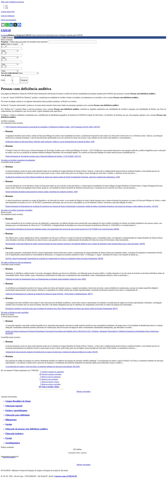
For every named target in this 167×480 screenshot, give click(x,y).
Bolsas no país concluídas (50, 379)
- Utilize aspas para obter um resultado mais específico (24, 42)
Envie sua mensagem (8, 20)
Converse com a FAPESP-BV (65, 476)
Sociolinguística (12, 443)
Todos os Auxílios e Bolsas (50, 387)
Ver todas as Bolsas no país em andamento (16, 262)
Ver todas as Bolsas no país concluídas (14, 312)
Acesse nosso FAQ (8, 12)
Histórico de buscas (17, 2)
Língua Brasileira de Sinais (18, 401)
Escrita (8, 438)
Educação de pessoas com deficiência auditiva (26, 429)
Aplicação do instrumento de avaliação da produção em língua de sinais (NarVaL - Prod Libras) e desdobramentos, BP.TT (49, 294)
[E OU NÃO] (4, 46)
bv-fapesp (4, 35)
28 (40, 374)
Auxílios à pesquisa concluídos (51, 374)
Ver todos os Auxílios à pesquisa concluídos (16, 210)
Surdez (8, 424)
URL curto (5, 2)
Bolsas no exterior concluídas (51, 384)
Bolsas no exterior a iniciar (50, 382)
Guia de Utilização (7, 16)
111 (40, 387)
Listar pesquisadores (9, 457)
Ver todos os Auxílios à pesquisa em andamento (18, 160)
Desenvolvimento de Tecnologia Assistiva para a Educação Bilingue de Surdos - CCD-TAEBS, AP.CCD (43, 156)
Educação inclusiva (14, 433)
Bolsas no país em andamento (51, 377)
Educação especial (13, 406)
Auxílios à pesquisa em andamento (53, 372)
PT (6, 6)
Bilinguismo (11, 419)
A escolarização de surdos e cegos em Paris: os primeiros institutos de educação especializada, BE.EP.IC (42, 367)
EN (6, 8)
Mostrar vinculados (83, 391)
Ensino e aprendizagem (16, 410)
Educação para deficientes (17, 415)
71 (40, 379)
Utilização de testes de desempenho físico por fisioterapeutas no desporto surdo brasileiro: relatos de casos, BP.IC (45, 279)
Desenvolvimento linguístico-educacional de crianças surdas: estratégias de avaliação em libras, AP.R (41, 192)
